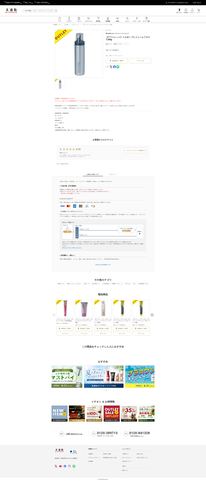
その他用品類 (106, 283)
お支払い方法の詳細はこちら (103, 264)
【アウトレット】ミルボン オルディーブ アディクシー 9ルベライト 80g (141, 320)
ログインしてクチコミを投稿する (135, 150)
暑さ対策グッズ (96, 283)
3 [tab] (104, 390)
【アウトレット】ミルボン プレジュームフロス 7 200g (97, 24)
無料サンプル (61, 283)
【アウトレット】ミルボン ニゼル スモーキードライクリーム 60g (84, 320)
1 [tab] (99, 390)
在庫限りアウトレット (117, 283)
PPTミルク (128, 283)
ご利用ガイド (125, 454)
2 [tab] (101, 390)
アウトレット (75, 24)
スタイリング (88, 21)
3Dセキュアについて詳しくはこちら (72, 247)
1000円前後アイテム (143, 283)
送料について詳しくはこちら (116, 55)
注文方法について (126, 461)
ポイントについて (126, 457)
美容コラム (125, 470)
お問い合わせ (197, 2)
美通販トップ (57, 24)
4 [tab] (106, 390)
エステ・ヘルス (137, 21)
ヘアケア (79, 21)
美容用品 (98, 21)
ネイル (127, 21)
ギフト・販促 (146, 21)
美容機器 (108, 21)
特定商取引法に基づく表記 (110, 457)
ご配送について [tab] (113, 174)
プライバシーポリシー (94, 457)
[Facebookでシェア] (114, 66)
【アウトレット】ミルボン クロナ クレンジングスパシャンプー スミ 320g (103, 320)
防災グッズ (86, 283)
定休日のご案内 (107, 454)
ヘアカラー (69, 21)
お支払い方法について (142, 457)
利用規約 (90, 454)
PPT (134, 283)
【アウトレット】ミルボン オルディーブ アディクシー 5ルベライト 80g (122, 320)
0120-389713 (107, 433)
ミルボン (109, 30)
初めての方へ (140, 454)
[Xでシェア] (111, 66)
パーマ (59, 21)
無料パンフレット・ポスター (74, 283)
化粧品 (117, 21)
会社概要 (90, 461)
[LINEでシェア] (117, 66)
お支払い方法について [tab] (93, 174)
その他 (66, 24)
